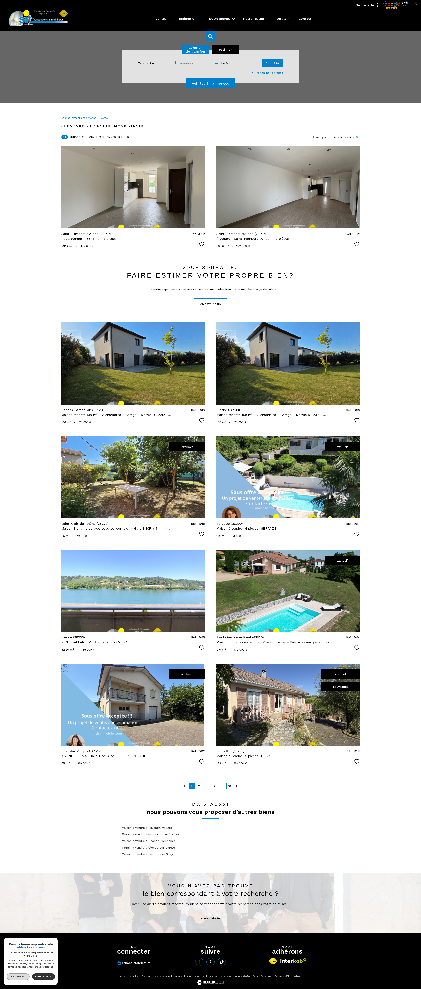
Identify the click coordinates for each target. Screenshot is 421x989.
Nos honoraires (191, 976)
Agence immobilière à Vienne (79, 117)
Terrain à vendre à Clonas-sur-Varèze (148, 847)
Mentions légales (241, 976)
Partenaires (266, 976)
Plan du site (225, 976)
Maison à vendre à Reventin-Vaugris (147, 827)
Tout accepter (43, 976)
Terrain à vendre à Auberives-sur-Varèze (150, 834)
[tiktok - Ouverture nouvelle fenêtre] (222, 962)
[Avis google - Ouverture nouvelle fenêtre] (391, 5)
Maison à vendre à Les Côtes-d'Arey (147, 854)
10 (229, 786)
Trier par (320, 137)
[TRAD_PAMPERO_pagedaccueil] (38, 26)
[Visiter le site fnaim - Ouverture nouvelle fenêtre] (272, 961)
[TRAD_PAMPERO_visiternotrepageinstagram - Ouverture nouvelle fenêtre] (210, 962)
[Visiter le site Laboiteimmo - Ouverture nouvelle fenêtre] (210, 983)
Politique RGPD (282, 976)
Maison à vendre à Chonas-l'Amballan (149, 841)
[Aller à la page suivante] (237, 786)
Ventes (161, 19)
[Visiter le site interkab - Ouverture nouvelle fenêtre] (293, 960)
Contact (305, 19)
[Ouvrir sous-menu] (233, 18)
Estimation (187, 19)
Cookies (296, 976)
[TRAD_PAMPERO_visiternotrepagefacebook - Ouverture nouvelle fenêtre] (199, 962)
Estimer (225, 49)
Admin (256, 976)
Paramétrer (18, 976)
